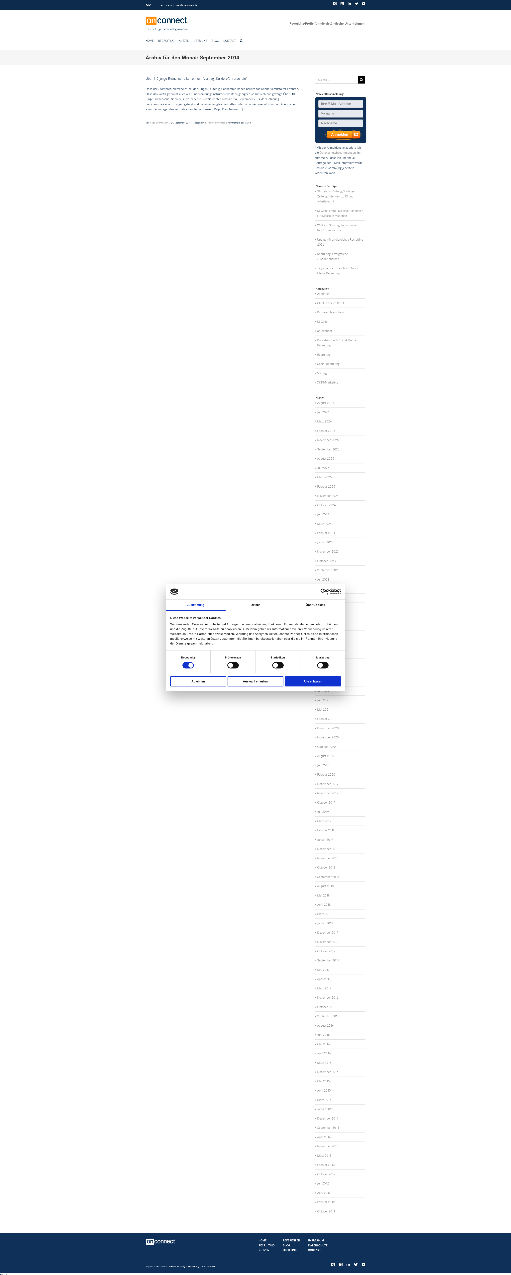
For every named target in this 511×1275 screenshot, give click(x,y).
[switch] (233, 665)
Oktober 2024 (326, 505)
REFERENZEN (291, 1240)
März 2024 (324, 524)
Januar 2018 (325, 923)
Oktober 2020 (326, 747)
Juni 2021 (323, 700)
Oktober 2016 (326, 1007)
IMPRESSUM (316, 1240)
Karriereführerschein (215, 122)
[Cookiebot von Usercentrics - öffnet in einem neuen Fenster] (323, 592)
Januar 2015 (325, 1109)
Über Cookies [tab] (315, 605)
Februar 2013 (326, 1165)
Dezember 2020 (328, 728)
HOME (262, 1240)
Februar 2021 (326, 719)
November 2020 (328, 737)
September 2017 (328, 960)
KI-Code (322, 322)
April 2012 (324, 1193)
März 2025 (324, 477)
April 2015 (324, 1090)
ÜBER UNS (289, 1250)
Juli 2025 (323, 468)
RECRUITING (266, 1245)
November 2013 (327, 1146)
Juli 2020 (323, 765)
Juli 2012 (323, 1183)
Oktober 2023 (326, 561)
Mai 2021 (323, 709)
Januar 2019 (325, 840)
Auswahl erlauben (255, 681)
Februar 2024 (326, 533)
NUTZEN (263, 1250)
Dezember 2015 (327, 1072)
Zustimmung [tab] (196, 605)
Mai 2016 (323, 1044)
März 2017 (324, 988)
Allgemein (323, 294)
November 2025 (328, 440)
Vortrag (322, 373)
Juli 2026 (323, 412)
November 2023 (328, 551)
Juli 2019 (323, 812)
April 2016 (324, 1053)
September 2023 (328, 570)
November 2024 (328, 496)
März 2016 (324, 1063)
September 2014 (328, 1128)
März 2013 (324, 1155)
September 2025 (328, 449)
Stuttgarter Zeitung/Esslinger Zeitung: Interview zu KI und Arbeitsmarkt (336, 196)
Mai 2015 (323, 1081)
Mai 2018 (323, 895)
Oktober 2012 (326, 1174)
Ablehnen (198, 681)
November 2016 (327, 997)
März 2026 (324, 421)
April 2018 (324, 904)
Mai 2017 (323, 970)
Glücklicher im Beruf (330, 303)
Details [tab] (255, 605)
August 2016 (325, 1025)
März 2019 (324, 821)
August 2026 (325, 403)
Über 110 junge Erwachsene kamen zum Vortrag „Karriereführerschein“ (196, 79)
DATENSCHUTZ (318, 1245)
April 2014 (324, 1137)
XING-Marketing (327, 382)
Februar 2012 (326, 1202)
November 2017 (327, 942)
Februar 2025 (326, 486)
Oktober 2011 (326, 1211)
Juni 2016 (323, 1035)
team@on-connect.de (186, 5)
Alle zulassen (313, 681)
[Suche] (241, 41)
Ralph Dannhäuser (159, 122)
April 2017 (324, 979)
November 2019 (327, 793)
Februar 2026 (326, 431)
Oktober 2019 (326, 802)
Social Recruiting (328, 364)
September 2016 (328, 1016)
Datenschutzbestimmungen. (338, 152)
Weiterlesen (283, 132)
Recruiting (324, 355)
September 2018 (328, 877)
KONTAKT (314, 1250)
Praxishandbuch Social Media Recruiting (336, 342)
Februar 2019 (326, 830)
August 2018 (325, 886)
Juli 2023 (323, 579)
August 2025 (325, 458)
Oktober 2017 (326, 951)
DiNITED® (211, 1266)
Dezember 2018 (327, 849)
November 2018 (327, 858)
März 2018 (324, 914)
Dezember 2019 (327, 784)
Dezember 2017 (327, 932)
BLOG (286, 1245)
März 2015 (324, 1100)
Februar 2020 (326, 774)
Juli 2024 (323, 514)
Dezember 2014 (327, 1118)
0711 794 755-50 (163, 5)
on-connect (324, 331)
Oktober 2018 (326, 867)
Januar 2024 (325, 542)
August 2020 (325, 756)
